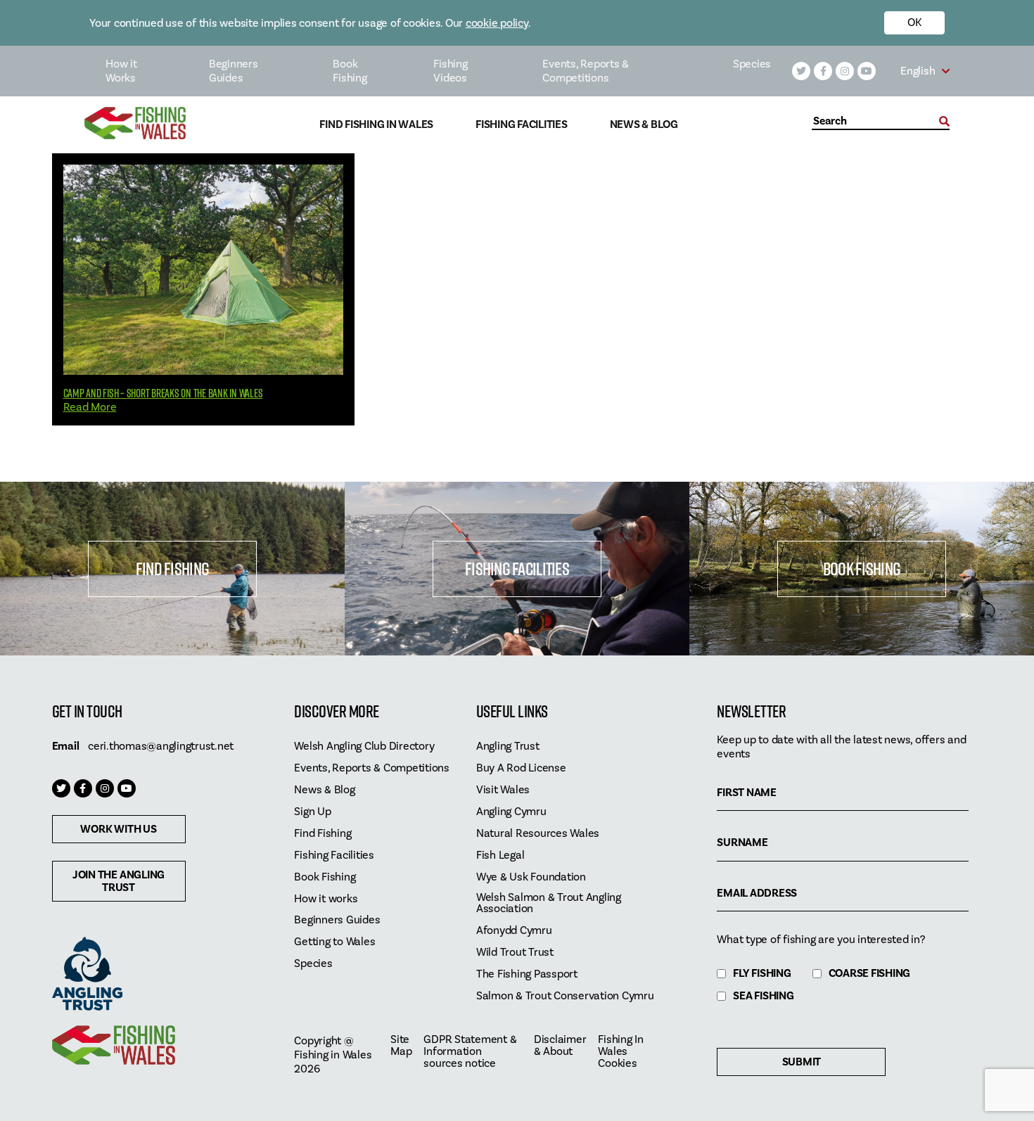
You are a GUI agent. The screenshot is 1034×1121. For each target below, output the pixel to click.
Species (752, 64)
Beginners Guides (233, 71)
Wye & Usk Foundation (531, 877)
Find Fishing (172, 569)
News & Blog (644, 125)
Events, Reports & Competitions (585, 71)
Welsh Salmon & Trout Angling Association (548, 904)
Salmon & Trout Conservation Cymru (565, 996)
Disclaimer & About (560, 1046)
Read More (90, 407)
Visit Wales (503, 790)
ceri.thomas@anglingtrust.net (161, 746)
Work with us (118, 829)
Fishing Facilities (521, 125)
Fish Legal (500, 855)
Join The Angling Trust (118, 881)
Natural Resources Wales (537, 834)
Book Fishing (349, 71)
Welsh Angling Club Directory (364, 746)
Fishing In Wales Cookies (621, 1052)
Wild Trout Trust (515, 953)
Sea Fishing (763, 996)
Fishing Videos (450, 71)
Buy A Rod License (521, 768)
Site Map (400, 1046)
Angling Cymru (511, 812)
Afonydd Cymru (514, 931)
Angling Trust (508, 746)
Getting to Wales (334, 942)
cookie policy (497, 23)
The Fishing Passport (526, 974)
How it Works (121, 71)
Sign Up (312, 812)
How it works (325, 899)
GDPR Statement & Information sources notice (469, 1052)
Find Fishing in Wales (376, 125)
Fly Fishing (762, 974)
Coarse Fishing (870, 974)
